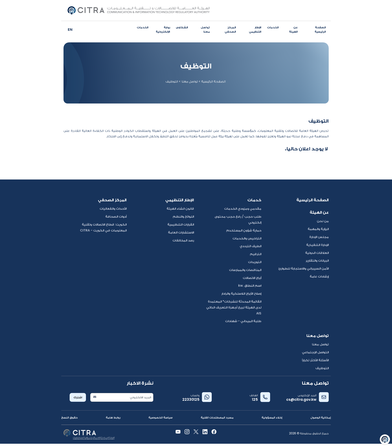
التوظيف (322, 368)
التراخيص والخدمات (247, 238)
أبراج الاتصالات (252, 277)
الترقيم (255, 254)
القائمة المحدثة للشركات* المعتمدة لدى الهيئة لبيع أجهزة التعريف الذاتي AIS (233, 307)
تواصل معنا (205, 29)
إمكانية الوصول (320, 417)
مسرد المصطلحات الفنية (217, 417)
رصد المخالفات (183, 240)
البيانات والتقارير (317, 260)
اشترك (78, 397)
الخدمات (273, 27)
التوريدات (254, 262)
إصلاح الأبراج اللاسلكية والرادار (241, 293)
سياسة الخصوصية (160, 417)
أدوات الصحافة (116, 216)
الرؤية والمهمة (318, 229)
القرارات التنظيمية (180, 224)
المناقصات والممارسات (245, 269)
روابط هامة (113, 417)
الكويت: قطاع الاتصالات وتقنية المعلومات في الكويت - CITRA (103, 227)
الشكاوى (182, 27)
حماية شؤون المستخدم (243, 230)
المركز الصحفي (230, 29)
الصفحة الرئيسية (320, 29)
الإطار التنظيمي (255, 29)
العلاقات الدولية (317, 252)
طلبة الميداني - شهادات (243, 321)
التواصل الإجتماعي (315, 352)
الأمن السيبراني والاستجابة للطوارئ (303, 268)
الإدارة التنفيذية (317, 244)
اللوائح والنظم (183, 216)
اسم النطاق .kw (249, 285)
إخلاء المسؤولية (272, 417)
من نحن (323, 221)
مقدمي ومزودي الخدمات (242, 208)
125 (255, 399)
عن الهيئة (293, 29)
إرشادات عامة (319, 276)
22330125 (190, 399)
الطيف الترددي (250, 246)
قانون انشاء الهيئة (180, 208)
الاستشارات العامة (181, 232)
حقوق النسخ (69, 417)
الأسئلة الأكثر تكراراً (315, 360)
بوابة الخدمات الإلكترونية (153, 29)
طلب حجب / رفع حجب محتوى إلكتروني (238, 219)
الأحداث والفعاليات (113, 208)
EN (70, 29)
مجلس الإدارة (319, 236)
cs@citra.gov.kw (301, 399)
